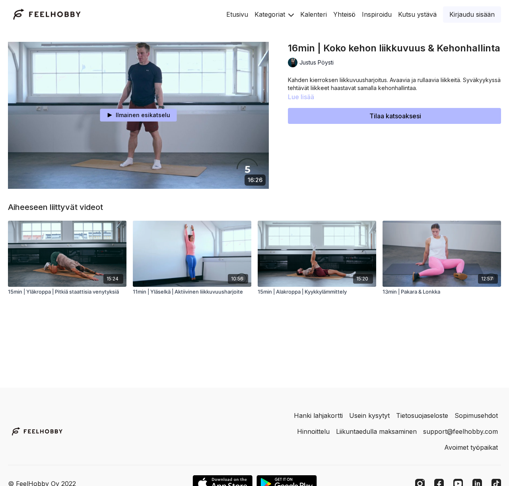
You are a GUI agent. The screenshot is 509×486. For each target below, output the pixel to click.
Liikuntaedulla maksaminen (376, 431)
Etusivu (237, 14)
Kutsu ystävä (417, 14)
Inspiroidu (377, 14)
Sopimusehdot (476, 415)
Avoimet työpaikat (471, 447)
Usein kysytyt (369, 415)
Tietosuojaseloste (422, 415)
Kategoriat (270, 14)
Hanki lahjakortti (318, 415)
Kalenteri (313, 14)
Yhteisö (344, 14)
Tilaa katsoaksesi (395, 116)
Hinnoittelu (313, 431)
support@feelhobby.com (460, 431)
